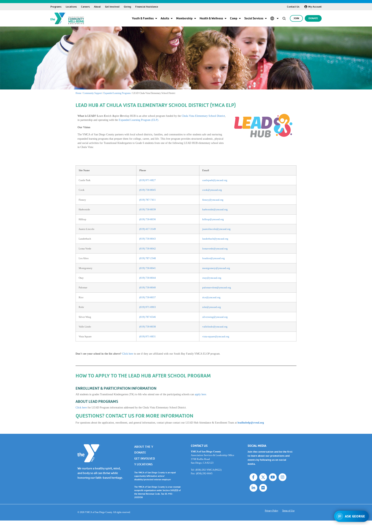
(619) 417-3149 (147, 229)
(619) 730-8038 (147, 326)
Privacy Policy (271, 511)
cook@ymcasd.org (212, 189)
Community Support (92, 93)
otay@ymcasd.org (211, 277)
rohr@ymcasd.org (211, 307)
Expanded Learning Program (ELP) (138, 119)
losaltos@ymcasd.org (213, 258)
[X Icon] (263, 477)
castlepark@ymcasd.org (214, 180)
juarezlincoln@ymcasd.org (216, 229)
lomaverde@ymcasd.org (215, 248)
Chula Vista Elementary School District (203, 115)
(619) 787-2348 (147, 258)
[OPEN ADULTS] (171, 18)
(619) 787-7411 (147, 199)
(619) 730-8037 (147, 297)
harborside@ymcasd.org (215, 209)
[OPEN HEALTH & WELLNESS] (225, 18)
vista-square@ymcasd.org (215, 336)
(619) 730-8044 (147, 277)
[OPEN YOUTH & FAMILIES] (156, 18)
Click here (127, 353)
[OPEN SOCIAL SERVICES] (265, 18)
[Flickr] (263, 488)
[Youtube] (273, 477)
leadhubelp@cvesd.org (251, 422)
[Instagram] (282, 477)
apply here (200, 394)
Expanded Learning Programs (117, 93)
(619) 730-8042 (147, 248)
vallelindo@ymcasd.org (214, 326)
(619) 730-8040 (147, 287)
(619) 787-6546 (147, 316)
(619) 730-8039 (147, 209)
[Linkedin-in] (253, 488)
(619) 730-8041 (147, 268)
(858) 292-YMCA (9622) (208, 469)
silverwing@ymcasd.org (215, 316)
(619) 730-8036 (147, 219)
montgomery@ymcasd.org (216, 268)
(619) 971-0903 (147, 307)
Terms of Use (288, 511)
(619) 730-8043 (147, 238)
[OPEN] (277, 18)
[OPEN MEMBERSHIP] (195, 18)
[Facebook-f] (253, 477)
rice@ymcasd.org (211, 297)
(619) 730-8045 (147, 189)
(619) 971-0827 (147, 180)
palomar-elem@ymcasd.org (216, 287)
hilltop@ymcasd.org (213, 219)
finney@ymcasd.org (212, 199)
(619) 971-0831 (147, 336)
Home (78, 93)
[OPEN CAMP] (239, 18)
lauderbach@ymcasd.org (215, 238)
